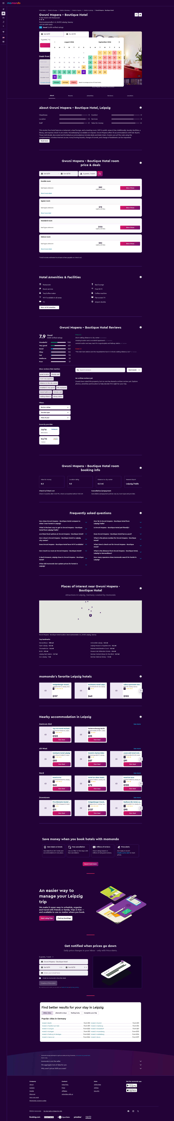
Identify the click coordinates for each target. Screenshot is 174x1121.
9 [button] (54, 62)
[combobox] (65, 961)
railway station (57, 396)
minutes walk (58, 392)
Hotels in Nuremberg (97, 1031)
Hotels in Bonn (95, 1037)
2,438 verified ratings (55, 27)
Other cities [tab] (47, 1013)
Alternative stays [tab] (61, 1013)
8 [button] (83, 57)
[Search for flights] (3, 9)
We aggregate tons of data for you (54, 1065)
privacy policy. (75, 987)
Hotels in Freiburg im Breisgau (51, 1034)
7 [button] (78, 57)
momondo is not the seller (51, 1061)
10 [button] (59, 62)
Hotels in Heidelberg (97, 1034)
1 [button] (83, 53)
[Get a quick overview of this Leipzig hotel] (140, 107)
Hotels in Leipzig (88, 10)
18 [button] (64, 67)
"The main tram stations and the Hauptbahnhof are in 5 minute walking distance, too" (106, 352)
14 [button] (79, 62)
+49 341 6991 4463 (45, 24)
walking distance (45, 396)
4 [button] (64, 57)
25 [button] (64, 72)
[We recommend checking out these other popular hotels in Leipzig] (140, 676)
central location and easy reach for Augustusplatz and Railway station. (101, 343)
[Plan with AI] (3, 26)
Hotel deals (42, 10)
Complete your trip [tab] (90, 1013)
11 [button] (64, 62)
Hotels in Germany (65, 10)
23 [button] (55, 72)
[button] (3, 3)
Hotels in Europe (52, 10)
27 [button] (74, 72)
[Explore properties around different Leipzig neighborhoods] (140, 717)
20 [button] (74, 67)
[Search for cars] (3, 18)
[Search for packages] (3, 22)
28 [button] (79, 72)
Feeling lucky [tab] (75, 1013)
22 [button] (84, 67)
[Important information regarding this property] (140, 468)
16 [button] (54, 67)
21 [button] (79, 67)
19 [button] (69, 67)
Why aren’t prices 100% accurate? (53, 1068)
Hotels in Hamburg (97, 1026)
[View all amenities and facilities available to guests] (140, 277)
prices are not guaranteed (83, 1055)
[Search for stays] (3, 13)
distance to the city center (48, 383)
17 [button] (59, 67)
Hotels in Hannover (48, 1037)
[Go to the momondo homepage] (13, 3)
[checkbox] (49, 431)
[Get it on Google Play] (131, 1085)
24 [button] (59, 72)
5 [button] (69, 57)
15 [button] (83, 62)
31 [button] (59, 77)
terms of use (65, 987)
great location (44, 374)
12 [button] (69, 62)
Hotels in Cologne (48, 1028)
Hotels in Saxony (76, 10)
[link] (62, 740)
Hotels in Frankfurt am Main (50, 1026)
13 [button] (74, 62)
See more (137, 724)
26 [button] (69, 72)
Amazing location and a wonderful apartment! (93, 340)
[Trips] (3, 32)
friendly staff (55, 374)
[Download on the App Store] (131, 1090)
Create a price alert (123, 853)
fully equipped (61, 387)
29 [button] (84, 72)
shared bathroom (45, 392)
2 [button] (54, 57)
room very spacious (46, 379)
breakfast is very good (47, 387)
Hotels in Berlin (47, 1023)
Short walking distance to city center (90, 337)
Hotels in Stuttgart (48, 1031)
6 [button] (74, 57)
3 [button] (59, 57)
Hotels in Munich (96, 1023)
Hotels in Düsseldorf (97, 1028)
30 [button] (55, 77)
